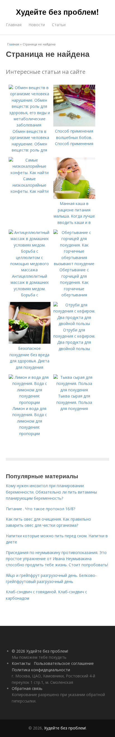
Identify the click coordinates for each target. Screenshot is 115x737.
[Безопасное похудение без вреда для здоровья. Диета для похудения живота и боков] (30, 342)
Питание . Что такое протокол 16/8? (40, 508)
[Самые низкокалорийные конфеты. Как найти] (30, 172)
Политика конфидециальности (41, 669)
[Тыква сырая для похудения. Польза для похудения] (74, 389)
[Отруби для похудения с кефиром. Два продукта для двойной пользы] (74, 323)
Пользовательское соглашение (64, 663)
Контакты (21, 663)
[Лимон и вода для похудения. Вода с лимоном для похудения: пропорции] (30, 402)
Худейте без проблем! (57, 11)
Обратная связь (27, 688)
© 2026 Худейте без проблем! (40, 651)
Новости (36, 24)
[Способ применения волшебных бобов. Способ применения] (74, 125)
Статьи (59, 24)
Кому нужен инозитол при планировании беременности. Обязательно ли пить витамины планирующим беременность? (51, 492)
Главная (13, 24)
